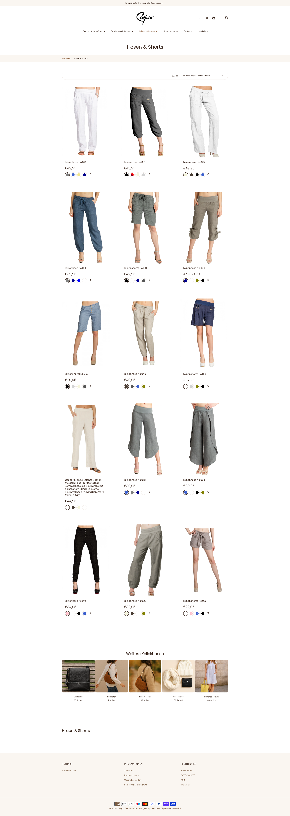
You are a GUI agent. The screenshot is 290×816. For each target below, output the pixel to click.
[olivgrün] (197, 281)
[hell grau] (144, 175)
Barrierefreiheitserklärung (135, 785)
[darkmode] (224, 18)
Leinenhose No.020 (76, 162)
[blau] (79, 281)
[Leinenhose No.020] (86, 122)
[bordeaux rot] (132, 175)
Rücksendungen (131, 775)
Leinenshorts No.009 (195, 601)
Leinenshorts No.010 (135, 268)
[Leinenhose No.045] (145, 333)
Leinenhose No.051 (75, 268)
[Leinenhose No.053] (204, 439)
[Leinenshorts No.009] (204, 560)
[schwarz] (126, 175)
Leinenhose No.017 (134, 162)
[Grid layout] (177, 75)
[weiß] (84, 281)
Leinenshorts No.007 (77, 374)
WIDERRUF (185, 785)
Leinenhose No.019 (75, 601)
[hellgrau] (73, 386)
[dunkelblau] (84, 175)
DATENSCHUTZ (188, 775)
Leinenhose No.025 (194, 162)
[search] (200, 18)
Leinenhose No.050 (194, 268)
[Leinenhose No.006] (145, 560)
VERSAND (128, 770)
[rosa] (67, 613)
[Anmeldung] (206, 18)
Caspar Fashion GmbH (128, 808)
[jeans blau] (73, 175)
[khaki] (79, 175)
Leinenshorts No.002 (195, 374)
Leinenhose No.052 (135, 480)
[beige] (138, 175)
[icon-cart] (213, 18)
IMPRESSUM (186, 770)
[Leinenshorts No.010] (145, 228)
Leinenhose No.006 (135, 601)
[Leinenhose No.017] (145, 122)
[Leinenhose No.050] (204, 228)
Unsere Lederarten (132, 780)
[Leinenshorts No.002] (204, 333)
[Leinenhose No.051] (86, 228)
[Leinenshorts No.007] (86, 333)
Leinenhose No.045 (135, 374)
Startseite (66, 58)
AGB (183, 780)
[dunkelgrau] (144, 281)
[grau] (67, 175)
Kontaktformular (69, 770)
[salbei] (67, 507)
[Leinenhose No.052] (145, 439)
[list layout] (173, 75)
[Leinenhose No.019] (86, 560)
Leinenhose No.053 (194, 480)
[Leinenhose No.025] (204, 122)
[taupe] (191, 175)
